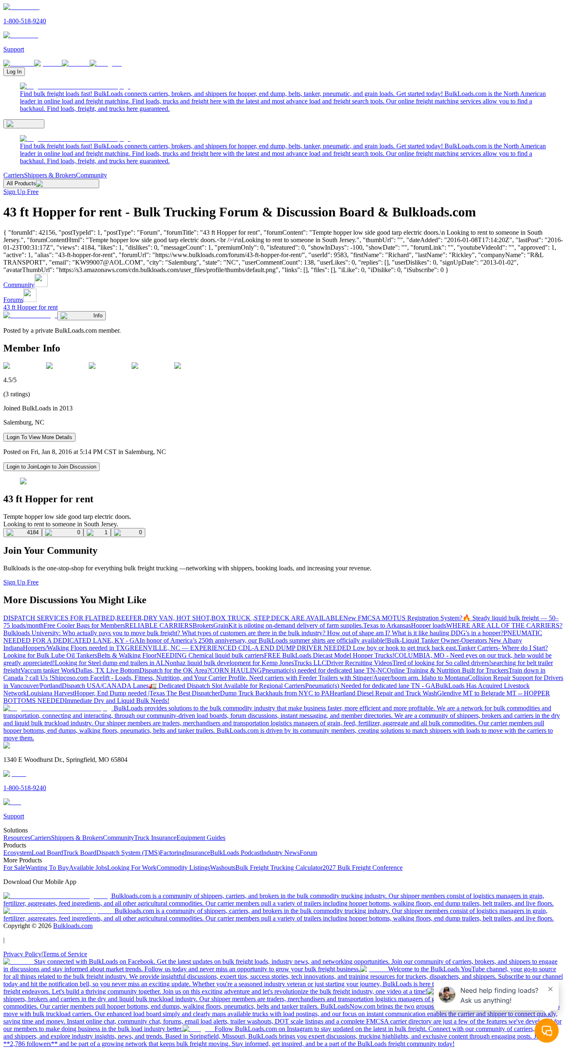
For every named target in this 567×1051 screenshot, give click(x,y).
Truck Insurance (155, 837)
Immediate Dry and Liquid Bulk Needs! (117, 700)
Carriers (13, 175)
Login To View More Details (39, 437)
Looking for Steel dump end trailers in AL (110, 662)
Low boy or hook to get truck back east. (405, 647)
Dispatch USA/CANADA (97, 685)
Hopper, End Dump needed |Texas (120, 693)
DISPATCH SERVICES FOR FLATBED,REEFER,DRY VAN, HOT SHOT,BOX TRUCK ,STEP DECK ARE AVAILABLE (173, 617)
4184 (33, 532)
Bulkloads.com (73, 925)
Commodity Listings (183, 867)
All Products (21, 183)
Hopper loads (428, 625)
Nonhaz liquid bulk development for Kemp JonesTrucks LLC (245, 662)
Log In (14, 72)
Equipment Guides (200, 837)
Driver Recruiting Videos (359, 662)
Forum (308, 852)
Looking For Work (131, 867)
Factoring (172, 852)
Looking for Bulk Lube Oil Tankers (50, 655)
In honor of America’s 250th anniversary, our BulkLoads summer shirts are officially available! (263, 640)
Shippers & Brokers (50, 175)
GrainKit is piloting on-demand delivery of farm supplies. (288, 625)
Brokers (203, 625)
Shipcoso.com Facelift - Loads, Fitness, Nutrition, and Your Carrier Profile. (150, 677)
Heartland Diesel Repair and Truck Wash (383, 693)
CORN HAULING (236, 670)
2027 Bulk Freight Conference (363, 867)
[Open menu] (23, 123)
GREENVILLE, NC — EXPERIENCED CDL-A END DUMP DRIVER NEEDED (239, 647)
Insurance (197, 852)
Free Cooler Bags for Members (84, 625)
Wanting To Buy (47, 867)
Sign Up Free (21, 191)
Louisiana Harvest (50, 693)
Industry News (280, 852)
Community (91, 175)
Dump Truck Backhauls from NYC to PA (275, 693)
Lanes (141, 685)
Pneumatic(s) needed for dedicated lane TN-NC (324, 670)
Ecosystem (17, 852)
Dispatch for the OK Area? (174, 670)
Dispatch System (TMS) (128, 852)
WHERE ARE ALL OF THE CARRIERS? (504, 625)
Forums (13, 299)
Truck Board (79, 852)
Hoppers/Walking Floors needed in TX (74, 647)
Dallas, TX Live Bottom (107, 670)
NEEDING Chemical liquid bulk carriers (210, 655)
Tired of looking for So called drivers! (441, 662)
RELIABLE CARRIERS (159, 625)
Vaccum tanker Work (48, 670)
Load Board (47, 852)
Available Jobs (88, 867)
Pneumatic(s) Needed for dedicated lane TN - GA (370, 685)
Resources (16, 837)
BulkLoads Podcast (235, 852)
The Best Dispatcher (193, 693)
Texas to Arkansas (387, 625)
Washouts (222, 867)
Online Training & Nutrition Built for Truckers (447, 670)
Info (98, 315)
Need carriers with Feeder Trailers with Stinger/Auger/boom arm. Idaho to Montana (358, 677)
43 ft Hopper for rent (30, 307)
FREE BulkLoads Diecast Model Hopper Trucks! (329, 655)
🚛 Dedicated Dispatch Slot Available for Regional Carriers (227, 685)
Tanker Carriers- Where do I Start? (502, 647)
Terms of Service (65, 954)
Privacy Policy (22, 954)
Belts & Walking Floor (126, 655)
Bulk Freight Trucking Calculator (279, 867)
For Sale (14, 867)
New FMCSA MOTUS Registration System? (402, 617)
